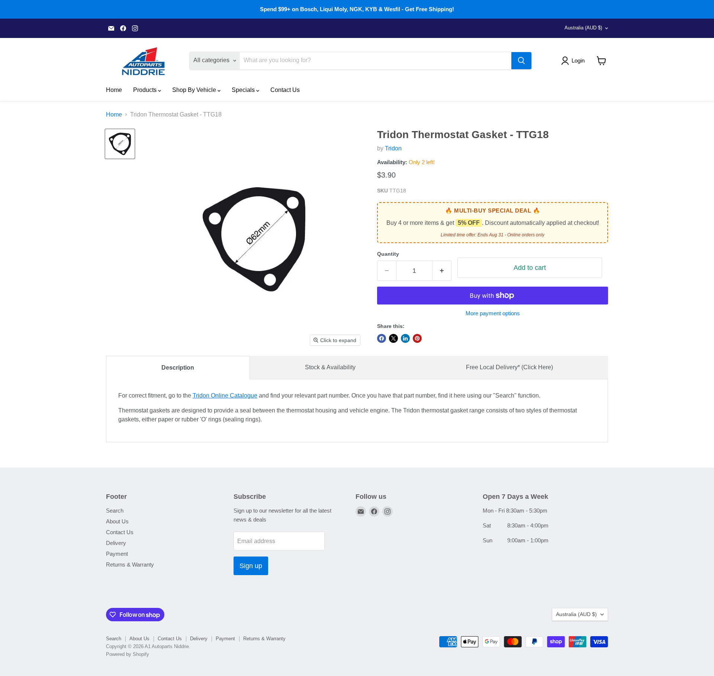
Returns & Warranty (130, 564)
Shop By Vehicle (195, 90)
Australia (583, 28)
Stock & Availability (330, 367)
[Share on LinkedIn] (405, 338)
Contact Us (285, 90)
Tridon (393, 148)
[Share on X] (393, 338)
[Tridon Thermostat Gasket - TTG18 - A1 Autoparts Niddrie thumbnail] (120, 144)
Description (177, 367)
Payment (117, 554)
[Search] (521, 60)
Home (114, 90)
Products (145, 90)
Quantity (388, 254)
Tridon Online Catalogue (225, 395)
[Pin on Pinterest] (417, 338)
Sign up (250, 566)
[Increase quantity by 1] (441, 271)
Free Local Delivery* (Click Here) (509, 367)
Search (114, 510)
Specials (244, 90)
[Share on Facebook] (381, 338)
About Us (117, 521)
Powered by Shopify (127, 654)
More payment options (493, 313)
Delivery (116, 543)
